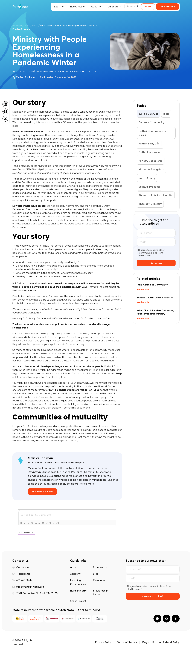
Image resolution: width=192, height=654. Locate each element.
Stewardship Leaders (100, 592)
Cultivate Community (151, 122)
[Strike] (32, 522)
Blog (95, 573)
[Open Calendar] (120, 7)
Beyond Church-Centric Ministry (155, 297)
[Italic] (25, 522)
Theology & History (150, 203)
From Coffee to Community (152, 284)
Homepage (18, 25)
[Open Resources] (84, 7)
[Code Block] (47, 522)
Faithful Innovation (150, 152)
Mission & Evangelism (151, 169)
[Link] (50, 522)
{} (54, 523)
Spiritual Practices (149, 186)
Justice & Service (148, 113)
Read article (143, 289)
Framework (100, 567)
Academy (75, 573)
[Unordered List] (39, 522)
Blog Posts (32, 25)
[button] (5, 104)
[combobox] (132, 6)
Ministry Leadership (150, 160)
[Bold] (21, 522)
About (74, 567)
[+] (57, 523)
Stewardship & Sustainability (156, 195)
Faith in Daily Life (149, 143)
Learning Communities (78, 582)
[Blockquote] (43, 522)
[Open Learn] (62, 7)
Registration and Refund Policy (161, 642)
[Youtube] (166, 618)
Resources (99, 580)
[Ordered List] (36, 522)
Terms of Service (127, 642)
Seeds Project (78, 600)
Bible (166, 113)
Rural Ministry (147, 178)
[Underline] (28, 522)
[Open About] (100, 7)
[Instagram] (157, 618)
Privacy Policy (103, 642)
